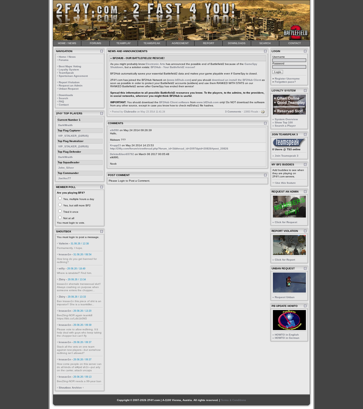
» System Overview (285, 119)
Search (63, 98)
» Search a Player (284, 125)
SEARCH (265, 43)
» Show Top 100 (282, 122)
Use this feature (285, 182)
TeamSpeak (66, 72)
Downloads (66, 95)
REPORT (208, 43)
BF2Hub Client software (174, 102)
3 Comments (233, 111)
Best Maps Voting (70, 66)
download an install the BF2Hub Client (236, 79)
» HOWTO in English (285, 334)
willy (62, 268)
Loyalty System (69, 69)
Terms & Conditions (233, 400)
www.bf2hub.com (179, 79)
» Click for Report (283, 259)
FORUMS (95, 43)
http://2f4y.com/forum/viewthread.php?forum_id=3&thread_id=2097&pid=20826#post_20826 (169, 148)
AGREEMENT (180, 43)
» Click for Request (284, 222)
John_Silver (66, 167)
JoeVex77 (64, 178)
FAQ (61, 101)
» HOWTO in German (285, 337)
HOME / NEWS (67, 43)
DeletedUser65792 (122, 154)
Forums (64, 60)
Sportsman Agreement (73, 75)
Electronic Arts (155, 63)
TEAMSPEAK (151, 43)
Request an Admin (70, 85)
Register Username (287, 78)
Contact (64, 104)
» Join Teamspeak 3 (285, 155)
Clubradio (130, 111)
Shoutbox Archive (70, 387)
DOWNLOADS (237, 43)
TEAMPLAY (123, 43)
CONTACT (294, 43)
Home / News (67, 56)
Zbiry (62, 279)
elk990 (114, 130)
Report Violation (69, 82)
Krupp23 (115, 145)
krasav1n (65, 254)
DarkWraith (65, 125)
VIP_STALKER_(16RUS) (73, 135)
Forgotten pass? (285, 81)
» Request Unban (283, 297)
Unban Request (68, 88)
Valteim (63, 243)
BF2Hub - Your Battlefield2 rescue (172, 67)
